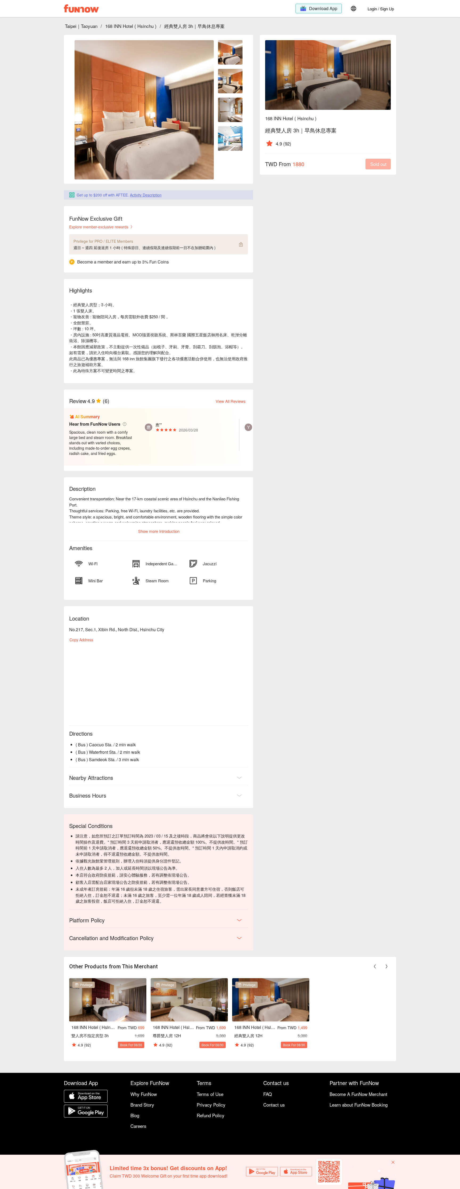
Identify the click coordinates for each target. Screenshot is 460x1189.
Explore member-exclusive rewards (98, 226)
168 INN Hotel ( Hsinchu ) (131, 26)
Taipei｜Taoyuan (81, 26)
